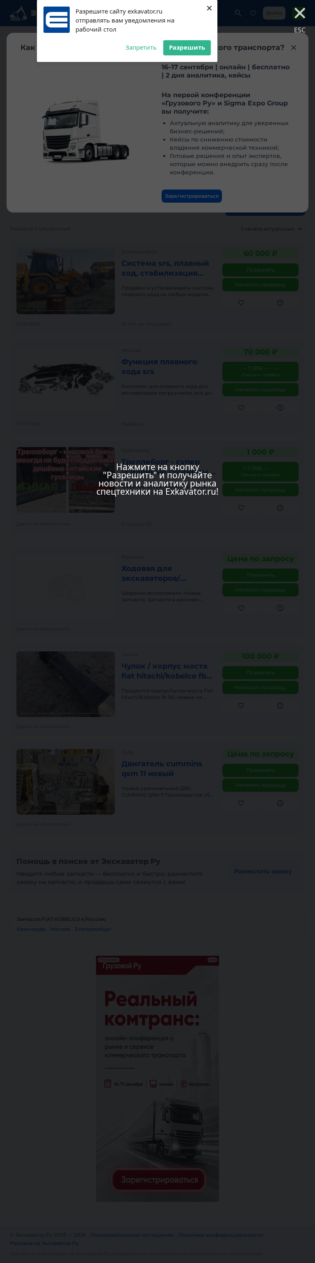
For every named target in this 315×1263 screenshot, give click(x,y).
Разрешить (187, 47)
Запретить (141, 47)
